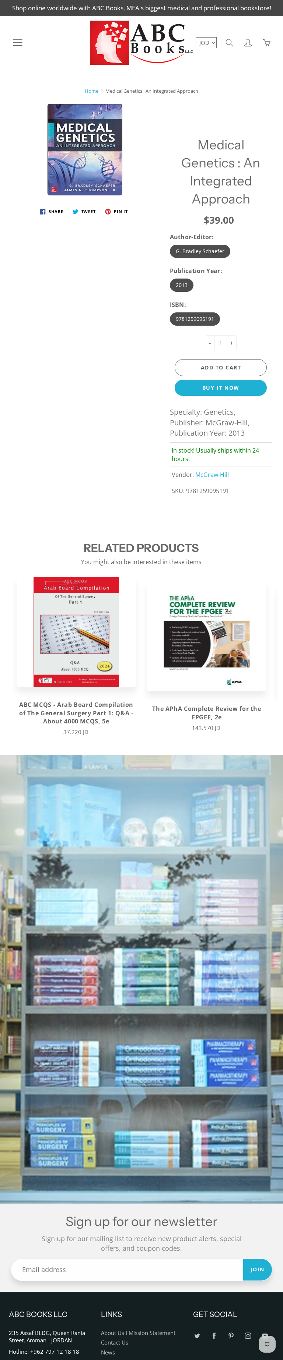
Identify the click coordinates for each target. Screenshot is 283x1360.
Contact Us (114, 1342)
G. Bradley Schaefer (200, 251)
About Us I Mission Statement (138, 1332)
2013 (182, 284)
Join (258, 1269)
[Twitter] (197, 1335)
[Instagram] (247, 1335)
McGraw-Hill (212, 475)
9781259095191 (195, 318)
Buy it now (221, 387)
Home (91, 91)
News (108, 1352)
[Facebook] (213, 1335)
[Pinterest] (230, 1335)
